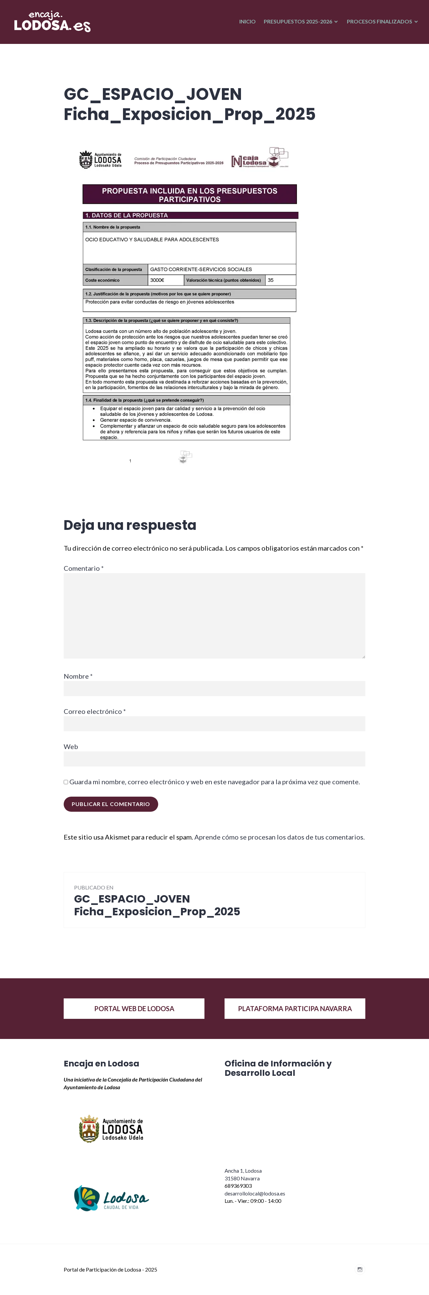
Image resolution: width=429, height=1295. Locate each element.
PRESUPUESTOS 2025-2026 (298, 21)
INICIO (247, 21)
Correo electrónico (95, 711)
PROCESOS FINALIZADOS (379, 21)
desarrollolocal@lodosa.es (255, 1193)
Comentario (84, 568)
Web (71, 746)
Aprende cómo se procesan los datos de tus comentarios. (279, 837)
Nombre (78, 676)
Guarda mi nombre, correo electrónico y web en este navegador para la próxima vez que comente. (214, 782)
